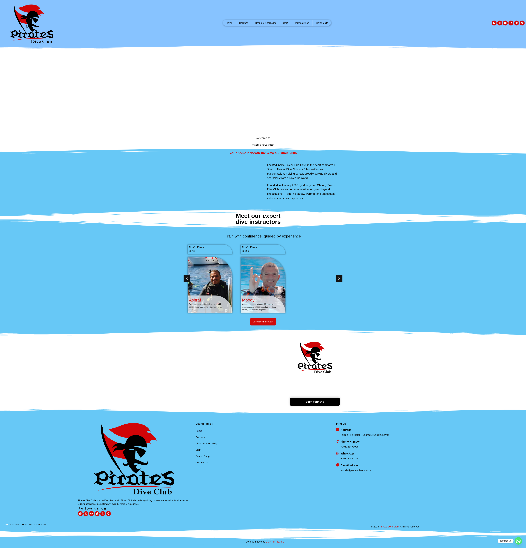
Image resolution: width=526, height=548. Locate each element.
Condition (14, 524)
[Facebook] (494, 23)
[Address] (337, 429)
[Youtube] (505, 23)
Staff (285, 23)
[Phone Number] (337, 441)
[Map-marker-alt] (522, 23)
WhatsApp (347, 453)
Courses (243, 23)
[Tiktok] (510, 23)
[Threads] (516, 23)
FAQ (31, 524)
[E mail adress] (337, 465)
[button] (187, 278)
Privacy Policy (42, 524)
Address (346, 429)
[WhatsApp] (337, 453)
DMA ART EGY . (275, 541)
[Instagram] (499, 23)
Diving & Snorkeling (266, 23)
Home (229, 23)
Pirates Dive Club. (389, 526)
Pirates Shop (302, 23)
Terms (24, 524)
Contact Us (322, 23)
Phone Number (350, 441)
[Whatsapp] (518, 541)
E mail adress (349, 465)
